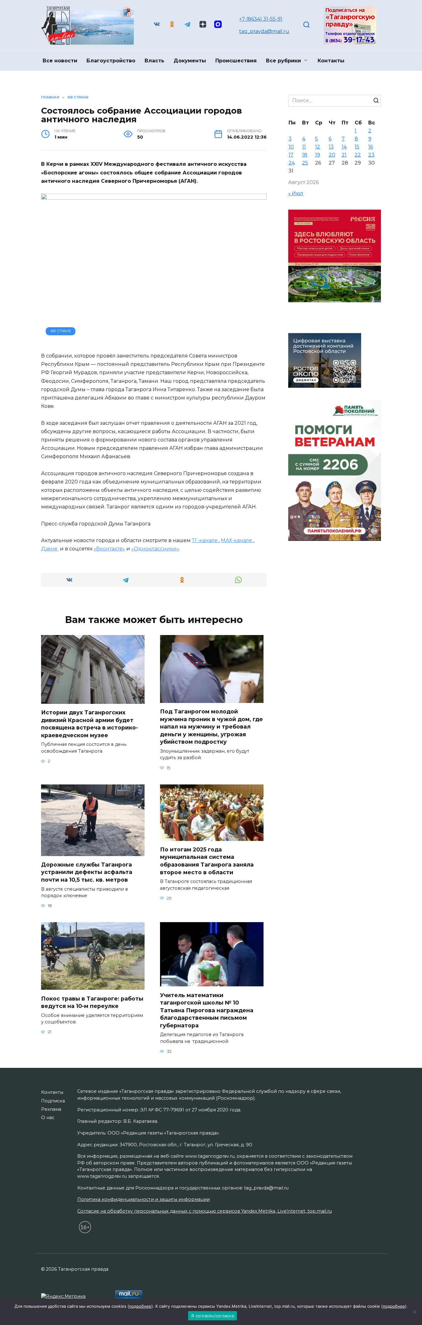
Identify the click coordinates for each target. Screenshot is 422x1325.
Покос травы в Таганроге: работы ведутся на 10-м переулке (92, 1002)
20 (332, 155)
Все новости (60, 61)
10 (291, 147)
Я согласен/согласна (212, 1315)
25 (305, 163)
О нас (47, 1117)
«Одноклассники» (155, 549)
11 (304, 147)
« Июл (295, 193)
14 (344, 147)
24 (292, 163)
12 (317, 147)
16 (370, 147)
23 (371, 155)
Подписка (53, 1101)
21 (344, 155)
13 (331, 147)
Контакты (331, 61)
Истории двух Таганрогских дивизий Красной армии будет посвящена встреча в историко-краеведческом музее (89, 723)
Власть (154, 61)
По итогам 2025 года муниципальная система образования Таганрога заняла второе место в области (207, 861)
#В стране (61, 331)
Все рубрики (283, 61)
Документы (190, 61)
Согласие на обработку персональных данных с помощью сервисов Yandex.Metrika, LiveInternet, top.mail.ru (204, 1211)
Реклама (51, 1109)
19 (317, 155)
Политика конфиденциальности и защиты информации (143, 1199)
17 (291, 155)
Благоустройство (111, 61)
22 (358, 155)
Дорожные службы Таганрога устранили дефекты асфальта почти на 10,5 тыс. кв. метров (86, 872)
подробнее (140, 1306)
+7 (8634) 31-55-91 (260, 19)
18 (304, 155)
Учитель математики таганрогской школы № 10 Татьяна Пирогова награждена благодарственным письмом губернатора (206, 1010)
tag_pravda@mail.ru (264, 31)
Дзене (50, 549)
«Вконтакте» (109, 549)
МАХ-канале (237, 540)
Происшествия (236, 61)
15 (357, 147)
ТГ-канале (205, 540)
